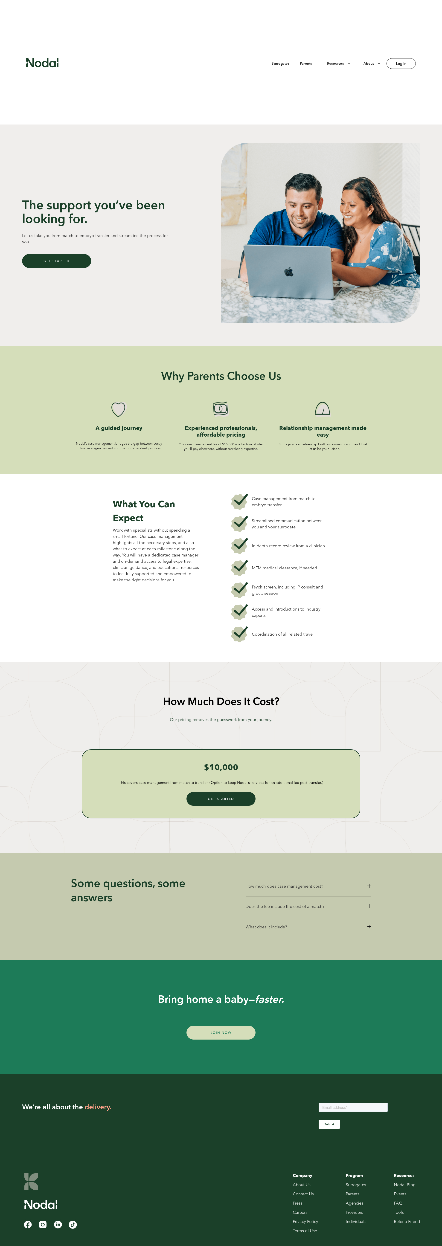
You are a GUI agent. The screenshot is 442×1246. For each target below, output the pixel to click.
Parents (352, 1194)
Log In (401, 63)
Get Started (57, 261)
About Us (302, 1184)
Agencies (354, 1203)
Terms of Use (305, 1231)
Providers (354, 1212)
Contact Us (303, 1194)
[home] (42, 63)
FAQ (398, 1203)
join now (221, 1033)
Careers (300, 1212)
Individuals (356, 1221)
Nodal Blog (405, 1184)
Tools (399, 1212)
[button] (336, 63)
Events (400, 1194)
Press (297, 1203)
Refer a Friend (407, 1221)
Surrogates (356, 1184)
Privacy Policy (305, 1221)
